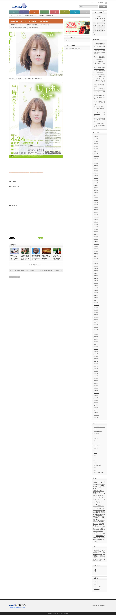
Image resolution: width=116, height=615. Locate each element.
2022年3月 (96, 265)
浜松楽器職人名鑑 (97, 465)
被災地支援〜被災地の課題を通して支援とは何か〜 (49, 270)
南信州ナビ (96, 556)
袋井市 (97, 537)
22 (102, 28)
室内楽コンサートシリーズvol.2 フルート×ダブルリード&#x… (14, 257)
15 (102, 25)
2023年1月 (96, 241)
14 (100, 25)
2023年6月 (96, 229)
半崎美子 (29, 24)
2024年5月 (96, 202)
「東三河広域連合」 (97, 550)
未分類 (95, 462)
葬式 (102, 536)
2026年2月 (96, 151)
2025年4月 (96, 175)
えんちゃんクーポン (98, 431)
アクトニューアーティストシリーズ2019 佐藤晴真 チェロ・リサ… (57, 257)
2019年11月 (96, 334)
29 (102, 30)
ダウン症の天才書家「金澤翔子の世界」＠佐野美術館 (23, 270)
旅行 (75, 12)
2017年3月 (96, 412)
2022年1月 (96, 270)
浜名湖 (103, 517)
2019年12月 (96, 331)
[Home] (11, 15)
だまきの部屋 (96, 433)
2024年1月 (96, 212)
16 (104, 25)
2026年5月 (96, 143)
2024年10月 (96, 190)
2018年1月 (96, 388)
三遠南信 (95, 453)
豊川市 (101, 537)
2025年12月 (96, 156)
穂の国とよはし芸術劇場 (98, 529)
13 (99, 25)
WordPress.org (97, 589)
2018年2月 (96, 385)
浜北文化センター (98, 517)
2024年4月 (96, 204)
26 (97, 30)
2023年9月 (96, 221)
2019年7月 (96, 344)
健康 (95, 455)
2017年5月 (96, 407)
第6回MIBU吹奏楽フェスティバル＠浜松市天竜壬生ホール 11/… (36, 257)
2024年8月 (96, 195)
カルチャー (96, 438)
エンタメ (34, 12)
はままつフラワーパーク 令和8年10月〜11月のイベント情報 (99, 80)
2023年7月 (96, 226)
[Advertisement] (56, 5)
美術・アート (96, 470)
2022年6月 (96, 258)
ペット (95, 450)
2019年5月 (96, 349)
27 (99, 30)
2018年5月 (96, 378)
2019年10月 (96, 336)
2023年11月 (96, 217)
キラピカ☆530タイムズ (98, 495)
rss (106, 3)
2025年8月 (96, 165)
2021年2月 (96, 297)
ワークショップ (99, 510)
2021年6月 (96, 287)
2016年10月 (96, 415)
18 (95, 28)
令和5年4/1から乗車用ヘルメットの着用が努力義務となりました (99, 45)
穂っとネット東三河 (98, 528)
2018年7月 (96, 373)
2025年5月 (96, 173)
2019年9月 (96, 339)
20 (99, 28)
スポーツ (65, 12)
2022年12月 (96, 244)
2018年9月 (96, 368)
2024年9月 (96, 192)
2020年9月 (96, 309)
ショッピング (44, 12)
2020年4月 (96, 322)
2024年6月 (96, 200)
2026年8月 (96, 136)
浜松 (94, 520)
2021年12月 (96, 273)
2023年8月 (96, 224)
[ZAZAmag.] (19, 8)
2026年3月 (96, 148)
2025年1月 (96, 182)
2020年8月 (96, 312)
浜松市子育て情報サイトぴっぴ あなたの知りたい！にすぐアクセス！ (99, 90)
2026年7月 (96, 138)
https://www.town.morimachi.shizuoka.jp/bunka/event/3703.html (26, 172)
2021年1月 (96, 300)
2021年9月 (96, 280)
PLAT (94, 482)
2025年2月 (96, 180)
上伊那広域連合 (102, 555)
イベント (102, 493)
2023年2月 (96, 239)
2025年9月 (96, 163)
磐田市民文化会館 (101, 526)
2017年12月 (96, 390)
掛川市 (94, 516)
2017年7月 (96, 402)
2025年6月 (96, 170)
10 (93, 25)
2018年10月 (96, 366)
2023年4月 (96, 234)
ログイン (95, 581)
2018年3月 (96, 383)
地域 (14, 12)
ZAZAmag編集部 (34, 27)
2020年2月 (96, 327)
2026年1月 (96, 153)
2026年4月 (96, 146)
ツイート (67, 40)
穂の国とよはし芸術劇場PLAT (99, 531)
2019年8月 (96, 341)
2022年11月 (96, 246)
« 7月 (94, 34)
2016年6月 (96, 417)
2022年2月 (96, 268)
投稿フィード (96, 584)
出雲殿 (98, 512)
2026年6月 (96, 141)
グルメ (24, 12)
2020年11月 (96, 305)
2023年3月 (96, 236)
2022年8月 (96, 253)
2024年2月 (96, 209)
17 (93, 28)
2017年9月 (96, 397)
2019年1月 (96, 358)
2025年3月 (96, 178)
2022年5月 (96, 261)
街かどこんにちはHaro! (98, 472)
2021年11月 (96, 275)
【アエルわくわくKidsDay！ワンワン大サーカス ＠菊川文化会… (25, 257)
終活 (97, 533)
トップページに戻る (14, 276)
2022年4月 (96, 263)
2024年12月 (96, 185)
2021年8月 (96, 283)
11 (95, 25)
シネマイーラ (96, 443)
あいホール (98, 482)
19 (97, 28)
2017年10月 (96, 395)
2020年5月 (96, 319)
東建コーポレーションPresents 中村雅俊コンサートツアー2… (46, 257)
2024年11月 (96, 187)
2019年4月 (96, 351)
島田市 (103, 514)
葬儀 (98, 536)
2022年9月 (96, 251)
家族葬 (99, 514)
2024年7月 (96, 197)
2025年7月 (96, 168)
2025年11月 (96, 158)
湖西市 (100, 524)
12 (97, 25)
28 (100, 30)
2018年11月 (96, 363)
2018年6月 (96, 375)
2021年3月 (96, 295)
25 (95, 30)
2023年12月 (96, 214)
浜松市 (98, 520)
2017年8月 (96, 400)
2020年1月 (96, 329)
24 (93, 30)
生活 (55, 12)
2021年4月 (96, 292)
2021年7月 (96, 285)
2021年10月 (96, 278)
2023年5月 (96, 231)
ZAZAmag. (56, 613)
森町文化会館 (46, 24)
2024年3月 (96, 207)
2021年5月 (96, 290)
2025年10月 (96, 160)
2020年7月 (96, 314)
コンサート (102, 499)
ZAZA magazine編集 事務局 (97, 2)
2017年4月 (96, 410)
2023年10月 (96, 219)
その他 (85, 12)
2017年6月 (96, 405)
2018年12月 (96, 361)
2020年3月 (96, 324)
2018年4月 (96, 380)
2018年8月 (96, 371)
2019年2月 (96, 356)
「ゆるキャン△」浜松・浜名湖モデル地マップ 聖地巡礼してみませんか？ (99, 51)
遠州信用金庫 (97, 539)
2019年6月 (96, 346)
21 (100, 28)
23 (104, 28)
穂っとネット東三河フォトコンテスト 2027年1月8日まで (99, 58)
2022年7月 (96, 256)
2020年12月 (96, 302)
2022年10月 (96, 248)
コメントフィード (97, 586)
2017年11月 (96, 393)
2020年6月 (96, 317)
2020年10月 (96, 307)
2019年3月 (96, 353)
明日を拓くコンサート (37, 24)
